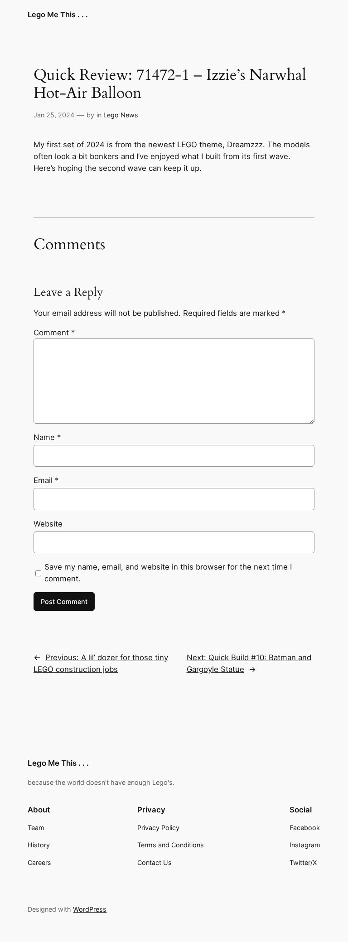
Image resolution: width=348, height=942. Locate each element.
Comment (54, 332)
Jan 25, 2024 (54, 115)
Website (48, 523)
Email (46, 480)
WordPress (89, 909)
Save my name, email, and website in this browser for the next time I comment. (168, 572)
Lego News (120, 115)
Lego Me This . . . (58, 14)
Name (47, 437)
